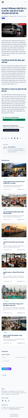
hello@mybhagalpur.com (14, 408)
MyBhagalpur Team (21, 189)
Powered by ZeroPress (14, 416)
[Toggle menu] (25, 2)
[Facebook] (3, 401)
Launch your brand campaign (11, 130)
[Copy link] (20, 138)
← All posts (4, 375)
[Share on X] (9, 138)
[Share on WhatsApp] (6, 138)
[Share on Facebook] (12, 138)
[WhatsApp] (9, 401)
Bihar (3, 18)
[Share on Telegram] (17, 138)
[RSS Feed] (6, 401)
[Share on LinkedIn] (14, 138)
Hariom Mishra (5, 16)
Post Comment (6, 368)
